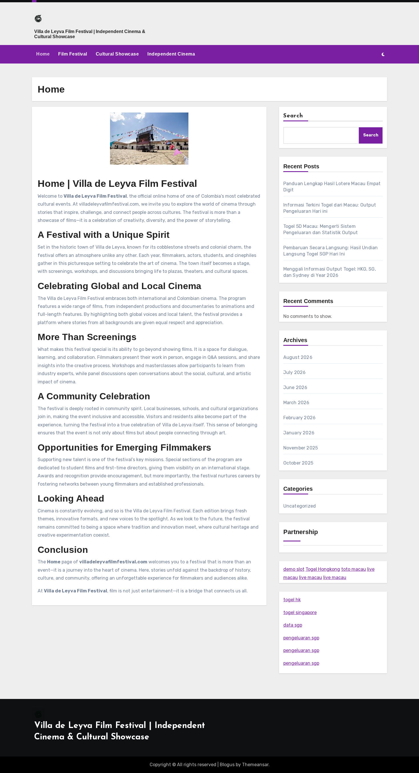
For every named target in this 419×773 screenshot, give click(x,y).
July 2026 (294, 372)
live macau (310, 577)
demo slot (293, 569)
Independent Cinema (171, 54)
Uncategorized (299, 506)
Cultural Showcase (117, 54)
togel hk (292, 599)
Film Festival (72, 54)
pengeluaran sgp (301, 638)
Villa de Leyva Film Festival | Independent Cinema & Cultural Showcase (89, 34)
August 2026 (297, 357)
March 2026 (296, 402)
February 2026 (299, 417)
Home (43, 54)
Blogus (227, 764)
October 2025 (298, 463)
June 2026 (295, 387)
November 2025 (300, 448)
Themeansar (255, 764)
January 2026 (298, 432)
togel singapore (300, 612)
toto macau (353, 569)
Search (293, 116)
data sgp (292, 625)
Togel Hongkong (323, 569)
